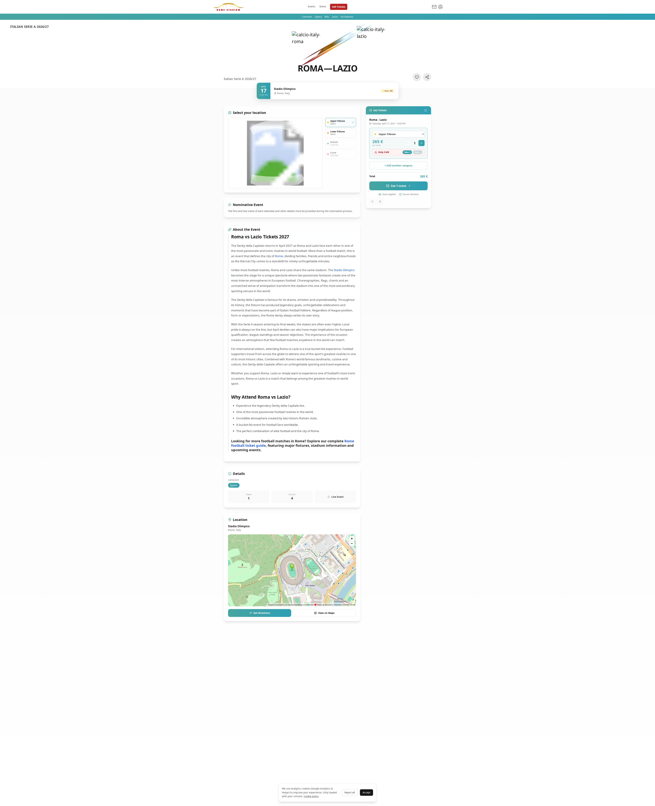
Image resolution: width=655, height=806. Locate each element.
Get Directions (261, 613)
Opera (318, 16)
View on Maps (326, 613)
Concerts (307, 16)
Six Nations (346, 16)
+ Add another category (398, 165)
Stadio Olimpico (344, 270)
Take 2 (407, 152)
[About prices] (426, 110)
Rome (322, 6)
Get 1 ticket (398, 186)
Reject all (350, 792)
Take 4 (418, 152)
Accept (366, 792)
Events (311, 6)
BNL (327, 16)
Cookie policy (311, 796)
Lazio (335, 16)
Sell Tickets (338, 6)
